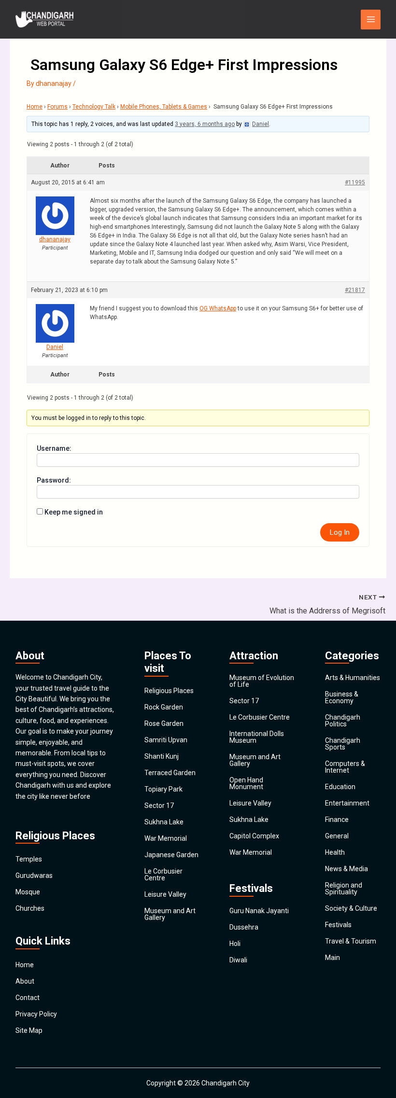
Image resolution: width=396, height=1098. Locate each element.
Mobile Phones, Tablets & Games (163, 106)
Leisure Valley (165, 894)
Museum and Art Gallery (170, 914)
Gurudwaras (34, 875)
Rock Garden (163, 707)
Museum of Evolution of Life (261, 681)
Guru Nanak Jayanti (259, 911)
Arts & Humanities (352, 677)
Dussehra (243, 927)
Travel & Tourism (350, 941)
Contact (27, 997)
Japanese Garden (171, 855)
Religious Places (169, 691)
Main (332, 957)
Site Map (28, 1030)
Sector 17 (159, 805)
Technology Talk (93, 106)
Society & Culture (351, 908)
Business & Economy (341, 697)
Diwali (238, 960)
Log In (340, 532)
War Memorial (165, 838)
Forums (57, 106)
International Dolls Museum (256, 737)
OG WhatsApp (217, 308)
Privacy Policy (36, 1014)
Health (335, 852)
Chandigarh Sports (342, 744)
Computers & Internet (345, 767)
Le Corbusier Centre (163, 874)
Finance (337, 819)
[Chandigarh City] (44, 19)
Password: (54, 480)
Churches (29, 908)
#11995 (355, 182)
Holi (234, 943)
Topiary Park (163, 789)
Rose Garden (164, 723)
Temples (28, 859)
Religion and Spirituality (343, 888)
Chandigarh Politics (342, 720)
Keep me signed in (73, 512)
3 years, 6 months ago (205, 124)
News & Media (346, 869)
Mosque (27, 892)
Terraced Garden (170, 773)
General (337, 836)
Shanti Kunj (161, 756)
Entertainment (347, 803)
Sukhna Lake (164, 822)
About (24, 981)
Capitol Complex (254, 836)
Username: (54, 448)
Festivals (338, 925)
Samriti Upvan (165, 740)
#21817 (355, 290)
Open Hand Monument (246, 783)
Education (340, 787)
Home (34, 106)
